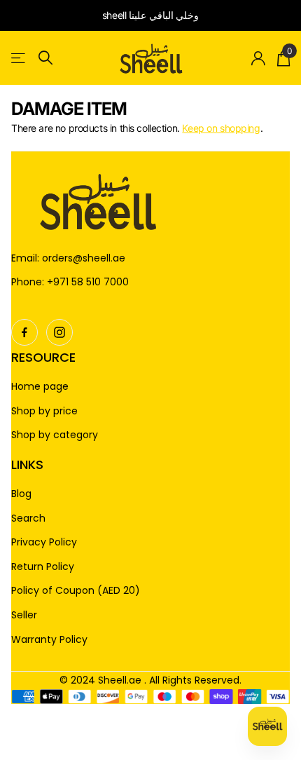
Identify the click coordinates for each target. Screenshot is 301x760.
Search (28, 518)
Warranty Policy (49, 639)
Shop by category (54, 435)
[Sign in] (258, 58)
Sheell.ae (119, 680)
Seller (24, 615)
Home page (40, 386)
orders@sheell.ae (83, 258)
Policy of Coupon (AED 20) (75, 590)
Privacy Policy (44, 542)
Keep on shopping (221, 128)
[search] (45, 58)
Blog (21, 494)
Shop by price (44, 411)
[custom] (24, 332)
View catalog (19, 58)
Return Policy (42, 567)
